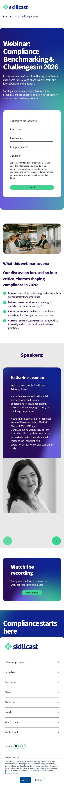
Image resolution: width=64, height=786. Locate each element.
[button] (7, 540)
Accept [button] (25, 779)
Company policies (12, 757)
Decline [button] (38, 779)
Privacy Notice (11, 772)
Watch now (32, 592)
